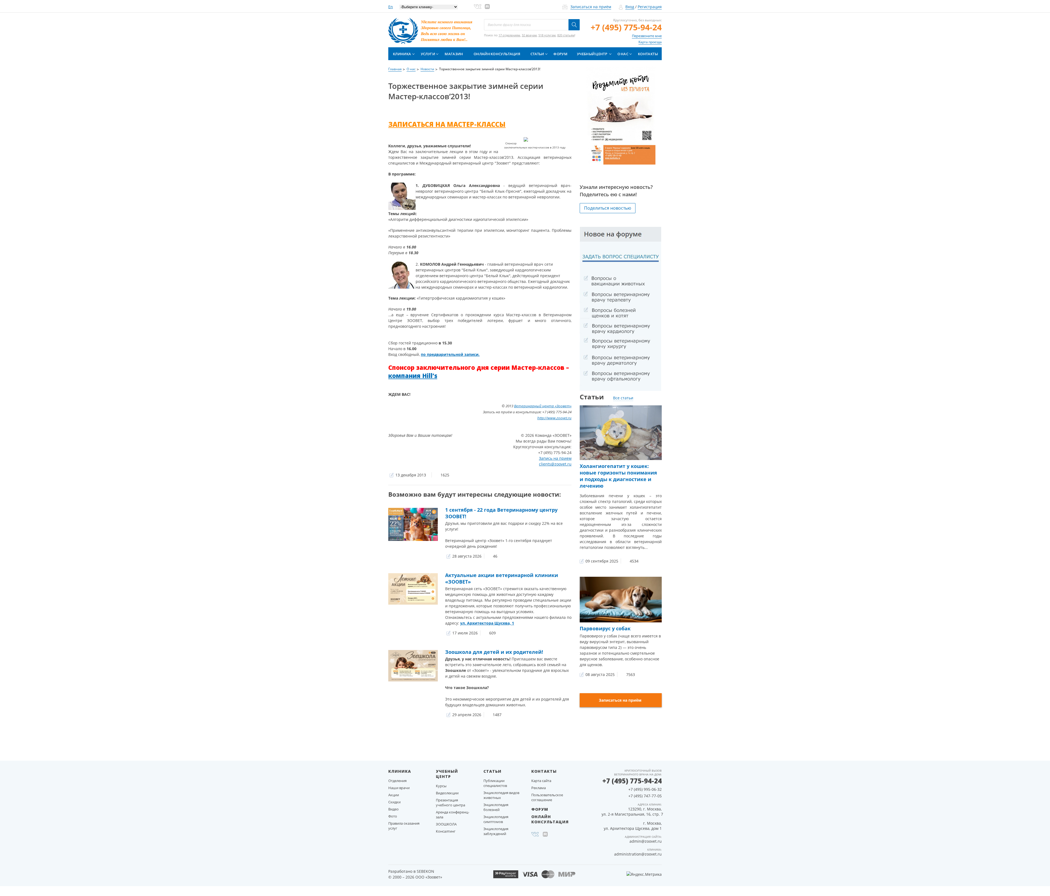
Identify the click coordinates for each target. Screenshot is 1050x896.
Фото (392, 816)
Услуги (428, 53)
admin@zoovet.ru (645, 841)
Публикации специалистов (495, 783)
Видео (393, 809)
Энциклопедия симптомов (495, 819)
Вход (629, 6)
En (390, 6)
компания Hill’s (412, 375)
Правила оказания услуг (403, 826)
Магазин (454, 53)
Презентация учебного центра (450, 802)
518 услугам (547, 35)
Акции (393, 794)
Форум (560, 53)
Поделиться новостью (607, 208)
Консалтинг (446, 831)
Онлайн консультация (497, 53)
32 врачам (529, 35)
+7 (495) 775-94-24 (626, 27)
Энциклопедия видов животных (501, 795)
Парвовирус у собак (605, 628)
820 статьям (565, 35)
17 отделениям (509, 35)
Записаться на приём (590, 6)
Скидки (394, 802)
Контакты (648, 53)
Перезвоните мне (647, 35)
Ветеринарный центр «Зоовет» (542, 405)
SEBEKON (425, 871)
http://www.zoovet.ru (554, 417)
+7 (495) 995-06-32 (645, 789)
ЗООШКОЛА (446, 824)
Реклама (538, 787)
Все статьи (623, 397)
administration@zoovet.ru (638, 854)
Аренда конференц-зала (452, 814)
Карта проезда (650, 42)
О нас (622, 53)
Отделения (397, 780)
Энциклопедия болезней (495, 807)
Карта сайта (541, 780)
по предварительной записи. (450, 354)
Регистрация (650, 6)
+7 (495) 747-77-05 (645, 795)
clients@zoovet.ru (555, 464)
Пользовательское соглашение (547, 797)
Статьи (537, 53)
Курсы (441, 785)
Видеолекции (447, 792)
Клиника (402, 53)
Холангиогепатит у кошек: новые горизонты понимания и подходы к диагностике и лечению (618, 476)
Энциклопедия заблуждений (495, 831)
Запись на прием (555, 458)
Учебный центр (592, 53)
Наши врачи (399, 787)
